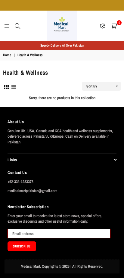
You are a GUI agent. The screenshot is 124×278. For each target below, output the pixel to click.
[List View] (14, 86)
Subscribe (22, 246)
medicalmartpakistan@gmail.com (32, 190)
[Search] (17, 25)
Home (7, 55)
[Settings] (102, 25)
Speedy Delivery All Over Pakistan (62, 45)
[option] (62, 45)
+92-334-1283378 (20, 181)
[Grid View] (6, 86)
